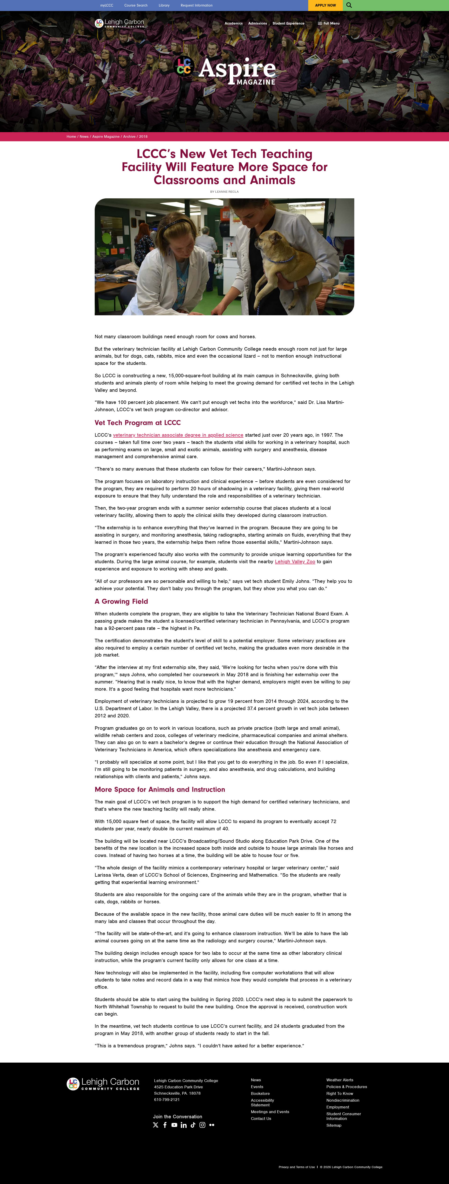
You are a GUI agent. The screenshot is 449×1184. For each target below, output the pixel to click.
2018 (143, 136)
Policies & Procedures (346, 1086)
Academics (234, 23)
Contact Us (261, 1118)
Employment (337, 1107)
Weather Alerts (339, 1079)
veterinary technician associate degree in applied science (178, 435)
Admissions (257, 23)
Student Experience (288, 23)
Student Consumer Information (343, 1116)
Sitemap (333, 1125)
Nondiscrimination (342, 1100)
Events (257, 1086)
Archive (129, 136)
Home (71, 136)
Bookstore (260, 1093)
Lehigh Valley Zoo (295, 561)
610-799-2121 (167, 1099)
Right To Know (339, 1093)
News (84, 136)
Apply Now (325, 5)
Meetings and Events (270, 1111)
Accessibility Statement (262, 1103)
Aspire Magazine (105, 136)
